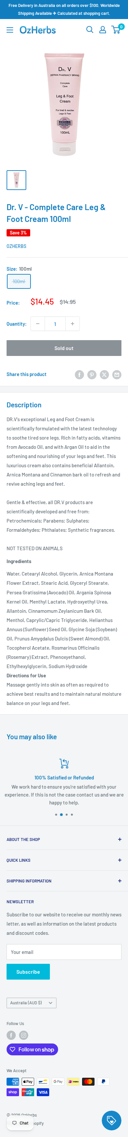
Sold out (64, 348)
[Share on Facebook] (79, 374)
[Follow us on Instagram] (23, 1035)
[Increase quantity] (72, 324)
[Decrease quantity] (38, 324)
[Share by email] (116, 374)
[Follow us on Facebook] (11, 1035)
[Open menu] (10, 30)
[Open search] (90, 29)
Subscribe (28, 971)
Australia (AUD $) (26, 1002)
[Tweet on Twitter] (104, 374)
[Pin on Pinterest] (91, 374)
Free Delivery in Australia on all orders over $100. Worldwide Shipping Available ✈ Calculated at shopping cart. (64, 9)
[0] (116, 30)
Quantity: (17, 324)
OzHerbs (16, 246)
